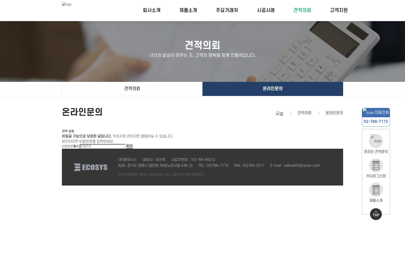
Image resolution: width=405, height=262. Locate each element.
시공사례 (266, 10)
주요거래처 (227, 10)
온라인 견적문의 (376, 152)
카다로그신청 (376, 176)
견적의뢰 (302, 10)
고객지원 (339, 10)
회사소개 (152, 10)
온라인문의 (273, 88)
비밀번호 (70, 146)
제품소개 (188, 10)
